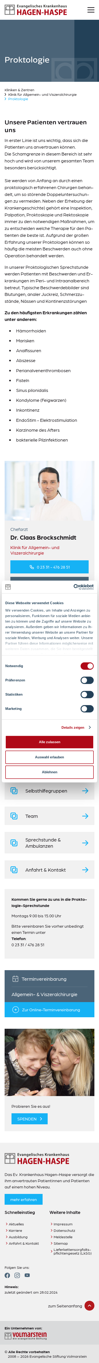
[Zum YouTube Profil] (27, 1275)
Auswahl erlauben (49, 757)
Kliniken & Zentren (19, 90)
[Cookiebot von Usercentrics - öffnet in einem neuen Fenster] (73, 587)
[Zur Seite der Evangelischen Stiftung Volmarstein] (49, 1336)
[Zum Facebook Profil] (7, 1275)
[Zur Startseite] (36, 10)
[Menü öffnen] (90, 9)
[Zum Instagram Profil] (17, 1275)
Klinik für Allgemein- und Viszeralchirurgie (42, 94)
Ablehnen (49, 772)
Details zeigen (72, 727)
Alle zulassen (49, 742)
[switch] (87, 680)
